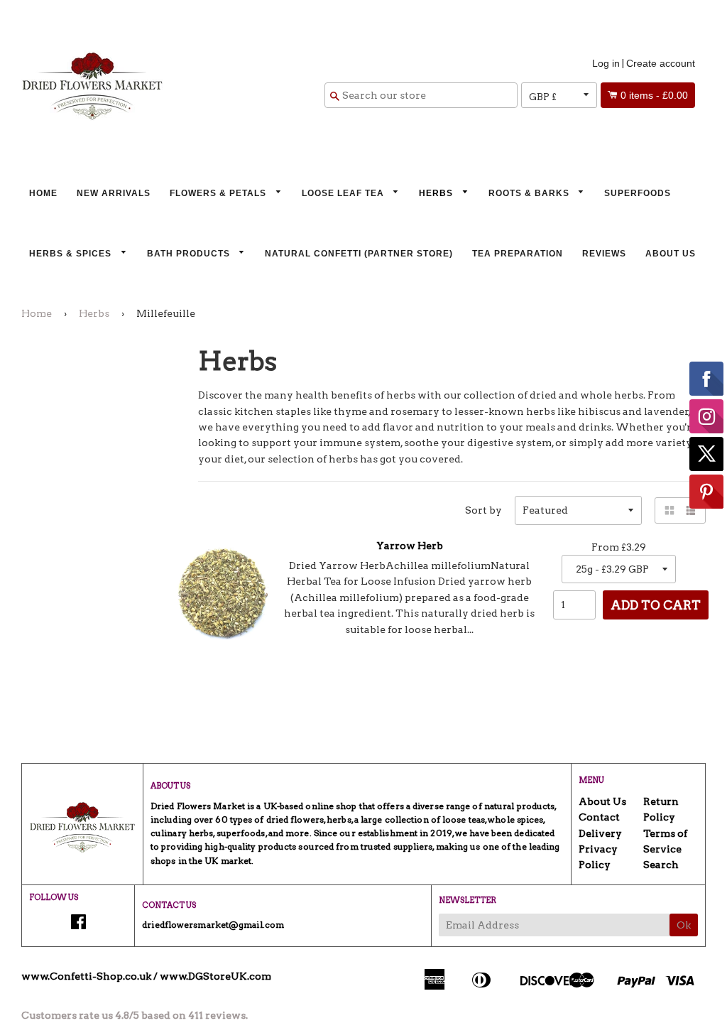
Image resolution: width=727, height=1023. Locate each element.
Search (661, 864)
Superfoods (637, 193)
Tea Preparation (517, 254)
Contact (599, 817)
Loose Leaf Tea (344, 193)
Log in (606, 63)
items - (654, 95)
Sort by (483, 510)
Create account (660, 63)
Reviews (604, 254)
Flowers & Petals (219, 193)
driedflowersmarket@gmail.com (213, 924)
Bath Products (190, 254)
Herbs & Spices (71, 254)
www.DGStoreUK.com (215, 976)
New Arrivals (114, 193)
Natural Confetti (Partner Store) (359, 254)
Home (43, 193)
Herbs (437, 193)
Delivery (600, 833)
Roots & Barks (530, 193)
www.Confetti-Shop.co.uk (86, 976)
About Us (670, 254)
